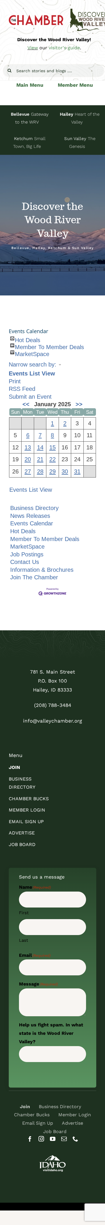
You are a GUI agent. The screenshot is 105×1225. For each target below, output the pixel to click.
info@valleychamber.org (52, 721)
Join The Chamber (34, 577)
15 (52, 447)
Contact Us (24, 562)
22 (52, 459)
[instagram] (41, 1138)
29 (52, 471)
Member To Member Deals (49, 345)
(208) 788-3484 (52, 705)
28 (40, 471)
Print (15, 381)
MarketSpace (32, 352)
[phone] (75, 1138)
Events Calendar (31, 523)
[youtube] (52, 1138)
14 (40, 447)
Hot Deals (27, 338)
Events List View (32, 373)
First (24, 912)
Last (23, 940)
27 (27, 471)
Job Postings (26, 554)
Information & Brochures (42, 570)
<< (25, 404)
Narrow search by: (32, 364)
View (32, 47)
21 (40, 459)
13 (27, 447)
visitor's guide (64, 47)
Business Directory (34, 508)
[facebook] (30, 1138)
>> (79, 404)
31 (77, 471)
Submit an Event (30, 396)
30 (65, 471)
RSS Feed (22, 389)
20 (27, 459)
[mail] (64, 1138)
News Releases (30, 516)
